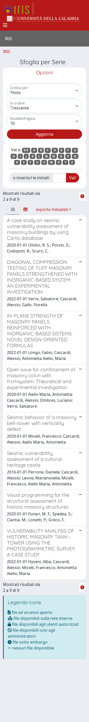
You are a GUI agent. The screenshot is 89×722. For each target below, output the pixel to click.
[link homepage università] (43, 19)
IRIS (6, 51)
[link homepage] (18, 9)
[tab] (13, 209)
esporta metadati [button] (52, 209)
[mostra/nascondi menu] (5, 25)
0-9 (26, 150)
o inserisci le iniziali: (31, 177)
